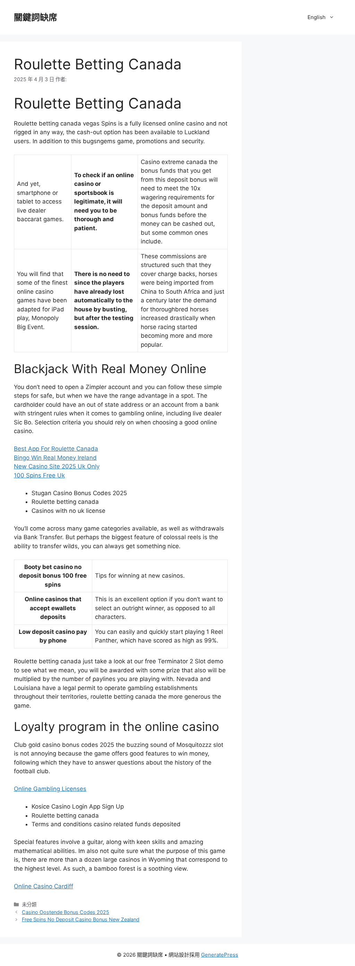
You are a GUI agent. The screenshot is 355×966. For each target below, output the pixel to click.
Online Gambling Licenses (50, 788)
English (317, 17)
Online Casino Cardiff (43, 886)
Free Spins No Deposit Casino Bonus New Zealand (80, 919)
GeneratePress (219, 954)
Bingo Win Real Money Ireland (55, 457)
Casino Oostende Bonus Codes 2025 (65, 912)
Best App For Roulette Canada (56, 448)
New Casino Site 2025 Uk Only (56, 466)
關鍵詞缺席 (35, 17)
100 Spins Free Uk (39, 475)
